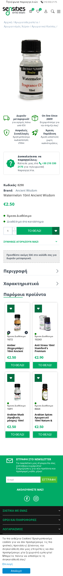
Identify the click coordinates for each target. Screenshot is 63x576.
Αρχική (8, 22)
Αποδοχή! (16, 571)
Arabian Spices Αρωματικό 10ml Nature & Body (43, 417)
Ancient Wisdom (26, 190)
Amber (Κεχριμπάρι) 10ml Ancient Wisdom (15, 348)
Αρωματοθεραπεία (26, 22)
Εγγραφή (49, 480)
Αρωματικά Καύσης (44, 26)
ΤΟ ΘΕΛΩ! (34, 231)
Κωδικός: (10, 185)
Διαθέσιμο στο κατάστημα (25, 221)
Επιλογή (7, 564)
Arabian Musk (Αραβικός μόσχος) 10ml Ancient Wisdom (17, 417)
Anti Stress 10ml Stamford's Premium (44, 348)
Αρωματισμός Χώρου (16, 26)
